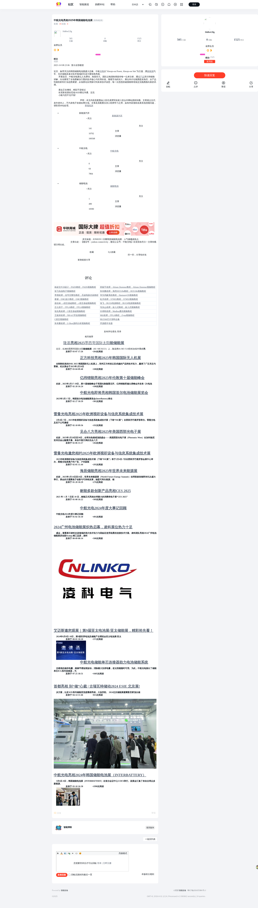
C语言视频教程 (61, 319)
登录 (99, 863)
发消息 (209, 61)
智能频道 (84, 4)
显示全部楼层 (77, 65)
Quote (72, 853)
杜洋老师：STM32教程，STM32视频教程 (119, 299)
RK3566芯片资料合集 (110, 319)
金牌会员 (58, 45)
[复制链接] (98, 20)
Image (65, 853)
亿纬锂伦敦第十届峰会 (112, 378)
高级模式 (123, 853)
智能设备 (182, 890)
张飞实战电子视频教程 (64, 291)
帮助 (112, 4)
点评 (196, 87)
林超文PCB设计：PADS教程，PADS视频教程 (75, 287)
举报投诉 (89, 106)
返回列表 (151, 839)
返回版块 (150, 827)
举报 (153, 813)
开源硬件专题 (106, 323)
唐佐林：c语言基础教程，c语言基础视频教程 (75, 303)
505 (70, 38)
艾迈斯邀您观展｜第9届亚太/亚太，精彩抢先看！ (103, 630)
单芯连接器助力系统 (114, 662)
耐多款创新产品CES (105, 491)
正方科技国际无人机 (110, 358)
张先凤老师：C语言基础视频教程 (69, 311)
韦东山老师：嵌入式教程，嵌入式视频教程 (120, 307)
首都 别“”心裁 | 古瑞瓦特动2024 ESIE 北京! (97, 686)
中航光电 (114, 151)
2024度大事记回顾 (103, 508)
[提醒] (169, 4)
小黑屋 (176, 890)
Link (68, 853)
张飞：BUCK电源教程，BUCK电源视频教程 (120, 303)
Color (61, 853)
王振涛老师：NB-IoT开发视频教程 (70, 315)
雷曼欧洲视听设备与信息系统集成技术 (98, 414)
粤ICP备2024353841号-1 (196, 890)
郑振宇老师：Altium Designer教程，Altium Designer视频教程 (127, 287)
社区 (70, 4)
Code (76, 853)
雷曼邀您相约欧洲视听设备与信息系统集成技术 (102, 453)
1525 (139, 38)
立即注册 (107, 863)
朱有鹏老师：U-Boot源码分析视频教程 (72, 323)
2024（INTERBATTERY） (100, 775)
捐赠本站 (100, 4)
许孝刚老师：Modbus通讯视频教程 (116, 311)
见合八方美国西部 (110, 431)
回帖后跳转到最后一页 (81, 875)
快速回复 (209, 75)
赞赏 (223, 87)
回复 (59, 813)
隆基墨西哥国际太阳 (93, 343)
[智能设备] (58, 4)
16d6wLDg (67, 31)
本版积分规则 (148, 874)
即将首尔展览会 (114, 393)
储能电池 (114, 186)
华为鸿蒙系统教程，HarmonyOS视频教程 (119, 295)
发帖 (168, 87)
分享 (251, 87)
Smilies (80, 853)
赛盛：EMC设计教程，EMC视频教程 (71, 299)
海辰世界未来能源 (108, 471)
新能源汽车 (117, 116)
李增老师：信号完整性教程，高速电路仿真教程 (76, 295)
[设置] (175, 4)
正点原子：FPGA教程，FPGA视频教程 (72, 307)
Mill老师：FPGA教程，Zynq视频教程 (117, 315)
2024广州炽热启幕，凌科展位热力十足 (93, 527)
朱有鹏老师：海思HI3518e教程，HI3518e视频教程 (123, 291)
